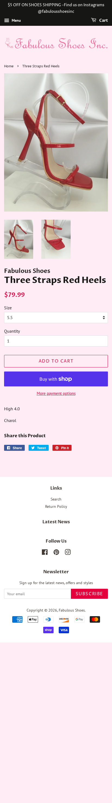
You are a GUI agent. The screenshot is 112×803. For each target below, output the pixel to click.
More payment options (56, 393)
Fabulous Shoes (72, 610)
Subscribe (89, 594)
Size (8, 307)
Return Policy (56, 506)
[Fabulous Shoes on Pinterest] (56, 553)
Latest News (56, 522)
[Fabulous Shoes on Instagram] (68, 553)
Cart (103, 20)
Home (9, 66)
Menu (16, 20)
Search (56, 499)
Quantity (12, 331)
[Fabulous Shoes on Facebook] (45, 553)
